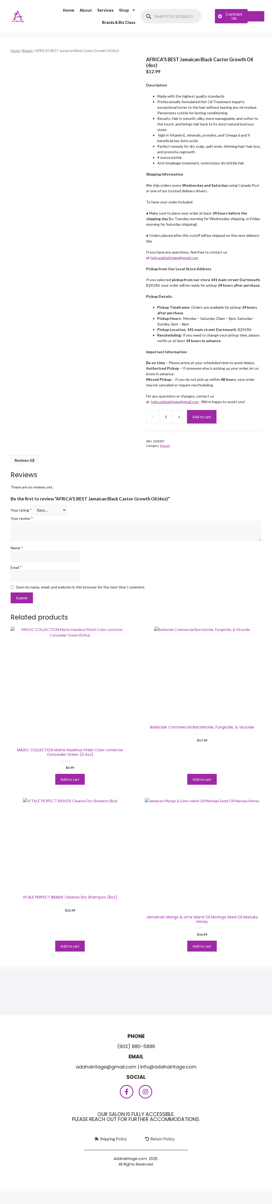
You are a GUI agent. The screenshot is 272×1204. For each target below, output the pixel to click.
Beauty (27, 51)
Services (105, 10)
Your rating (21, 510)
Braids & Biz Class (118, 22)
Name (17, 548)
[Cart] (256, 16)
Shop (124, 10)
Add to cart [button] (70, 779)
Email (16, 567)
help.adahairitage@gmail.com (174, 257)
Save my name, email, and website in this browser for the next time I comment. (80, 587)
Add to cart (201, 417)
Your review (22, 518)
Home (68, 10)
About (86, 10)
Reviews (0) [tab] (25, 460)
